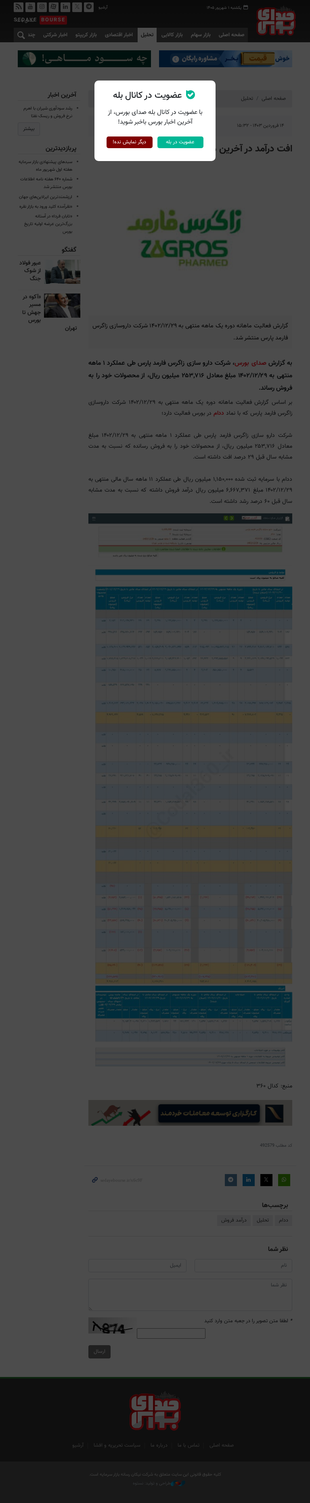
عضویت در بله (180, 142)
